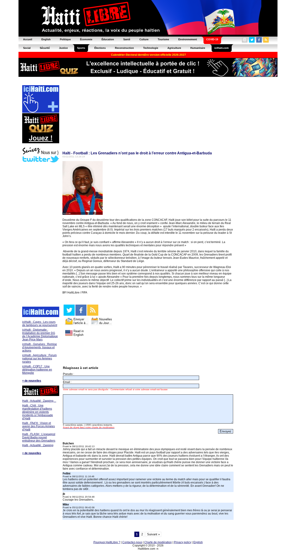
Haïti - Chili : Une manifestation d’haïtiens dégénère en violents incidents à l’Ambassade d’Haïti (37, 412)
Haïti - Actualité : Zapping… (39, 400)
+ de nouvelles (31, 380)
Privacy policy (182, 542)
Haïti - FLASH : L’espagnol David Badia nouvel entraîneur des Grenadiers (38, 437)
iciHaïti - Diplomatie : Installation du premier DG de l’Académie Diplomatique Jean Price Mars (40, 334)
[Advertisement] (40, 235)
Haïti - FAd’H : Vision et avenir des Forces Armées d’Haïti (38, 426)
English (198, 542)
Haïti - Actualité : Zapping (37, 445)
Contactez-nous (132, 542)
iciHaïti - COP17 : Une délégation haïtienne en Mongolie (37, 369)
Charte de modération (158, 542)
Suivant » (153, 534)
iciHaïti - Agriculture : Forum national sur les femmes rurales (39, 358)
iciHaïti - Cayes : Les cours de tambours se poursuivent (39, 323)
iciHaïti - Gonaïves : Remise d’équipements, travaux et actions (39, 347)
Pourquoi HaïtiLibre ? (106, 542)
